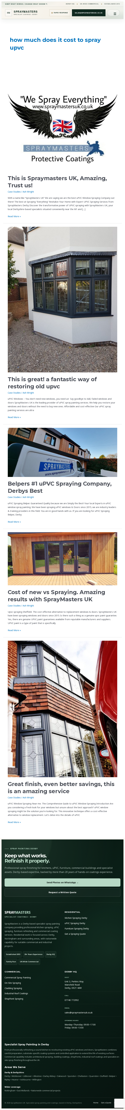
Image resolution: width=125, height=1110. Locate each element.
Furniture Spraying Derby (77, 928)
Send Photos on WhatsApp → (63, 882)
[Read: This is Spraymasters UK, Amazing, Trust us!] (62, 117)
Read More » (14, 216)
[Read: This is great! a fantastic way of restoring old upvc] (62, 299)
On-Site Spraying (13, 983)
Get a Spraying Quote (75, 934)
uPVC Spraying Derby (75, 923)
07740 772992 (72, 1000)
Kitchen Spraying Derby (76, 918)
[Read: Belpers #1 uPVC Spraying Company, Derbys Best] (62, 452)
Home (95, 1102)
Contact (117, 1102)
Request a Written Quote (62, 892)
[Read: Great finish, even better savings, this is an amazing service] (62, 709)
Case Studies (14, 191)
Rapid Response (61, 13)
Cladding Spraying (13, 988)
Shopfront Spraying (14, 998)
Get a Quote (106, 1102)
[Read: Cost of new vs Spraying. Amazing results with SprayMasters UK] (62, 558)
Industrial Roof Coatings (16, 993)
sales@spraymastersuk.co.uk (89, 13)
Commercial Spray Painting (18, 977)
